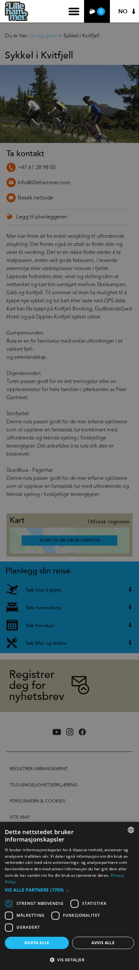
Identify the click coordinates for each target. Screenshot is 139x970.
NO (122, 11)
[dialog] (69, 896)
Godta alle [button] (36, 942)
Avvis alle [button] (102, 942)
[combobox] (131, 830)
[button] (69, 890)
